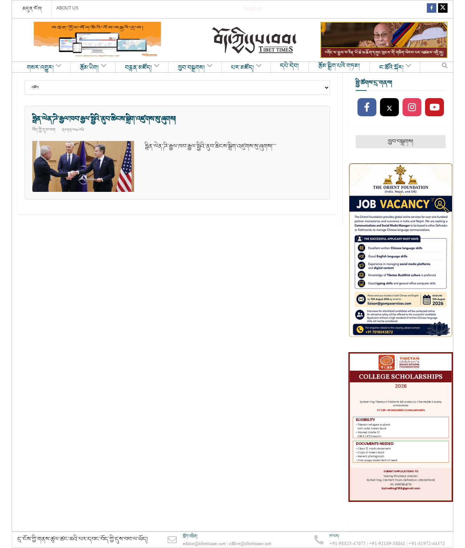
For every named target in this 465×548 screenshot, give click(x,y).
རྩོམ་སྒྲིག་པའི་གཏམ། (339, 66)
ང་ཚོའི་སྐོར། (391, 68)
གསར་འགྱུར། (40, 68)
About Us (67, 8)
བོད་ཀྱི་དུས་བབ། (43, 129)
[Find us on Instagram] (412, 107)
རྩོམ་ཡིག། (89, 68)
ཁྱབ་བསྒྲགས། (191, 68)
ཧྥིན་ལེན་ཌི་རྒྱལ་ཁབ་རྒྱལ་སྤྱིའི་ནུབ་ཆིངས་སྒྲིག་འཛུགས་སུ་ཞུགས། (103, 118)
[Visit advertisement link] (97, 40)
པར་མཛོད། (242, 68)
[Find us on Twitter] (443, 9)
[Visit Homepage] (255, 40)
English (252, 9)
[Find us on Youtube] (434, 107)
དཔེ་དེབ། (289, 66)
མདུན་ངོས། (32, 8)
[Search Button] (445, 67)
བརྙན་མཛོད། (138, 68)
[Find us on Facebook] (431, 9)
